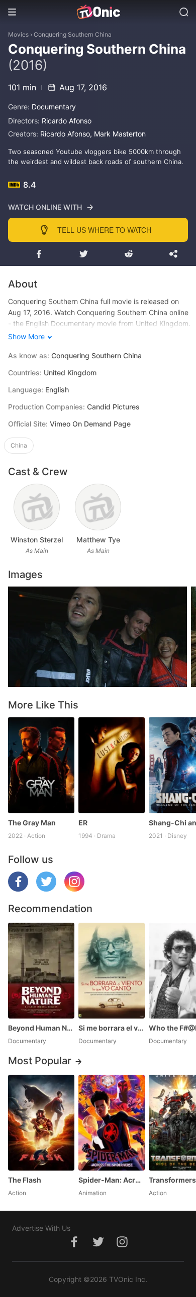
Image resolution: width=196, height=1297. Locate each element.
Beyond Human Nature (41, 1028)
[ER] (111, 765)
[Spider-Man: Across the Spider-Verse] (111, 1123)
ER (82, 822)
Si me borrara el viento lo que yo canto (111, 1028)
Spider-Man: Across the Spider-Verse (111, 1180)
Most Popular (39, 1061)
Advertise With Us (41, 1228)
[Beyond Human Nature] (41, 971)
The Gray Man (32, 822)
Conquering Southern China (73, 34)
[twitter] (46, 889)
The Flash (24, 1180)
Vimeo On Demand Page (90, 423)
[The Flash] (41, 1123)
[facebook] (18, 889)
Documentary (54, 106)
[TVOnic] (98, 12)
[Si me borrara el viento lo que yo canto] (111, 971)
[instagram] (74, 889)
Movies (18, 34)
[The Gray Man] (41, 765)
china (19, 445)
